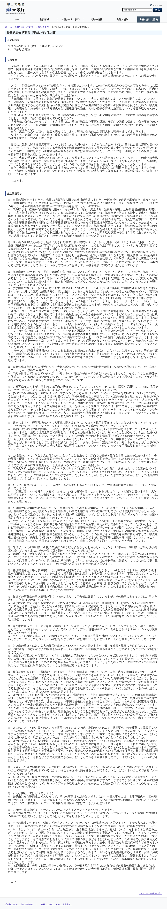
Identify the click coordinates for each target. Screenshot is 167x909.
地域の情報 (96, 19)
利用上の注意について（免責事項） (56, 904)
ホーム (18, 19)
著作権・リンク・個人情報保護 (19, 904)
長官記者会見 (42, 27)
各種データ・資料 (70, 19)
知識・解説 (122, 19)
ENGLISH (157, 5)
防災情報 (44, 19)
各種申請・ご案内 (149, 19)
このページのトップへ (150, 893)
